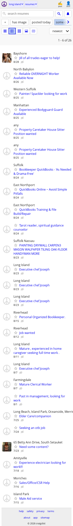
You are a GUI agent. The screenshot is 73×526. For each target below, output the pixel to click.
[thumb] (12, 31)
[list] (5, 31)
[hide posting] (22, 62)
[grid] (19, 31)
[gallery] (26, 31)
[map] (33, 31)
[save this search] (68, 13)
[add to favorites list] (15, 57)
